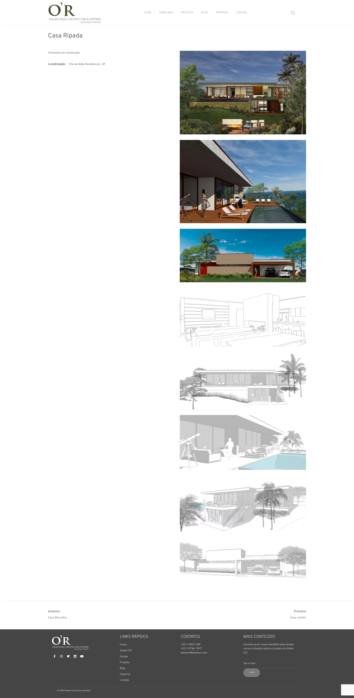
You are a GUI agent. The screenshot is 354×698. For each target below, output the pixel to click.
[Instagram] (61, 656)
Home (147, 12)
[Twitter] (68, 656)
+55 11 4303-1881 (191, 644)
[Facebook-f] (55, 656)
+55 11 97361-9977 (191, 648)
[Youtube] (82, 656)
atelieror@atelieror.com (194, 652)
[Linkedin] (75, 656)
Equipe (124, 656)
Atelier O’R (126, 650)
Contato (241, 12)
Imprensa (222, 12)
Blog (204, 12)
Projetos (187, 12)
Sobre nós (166, 12)
